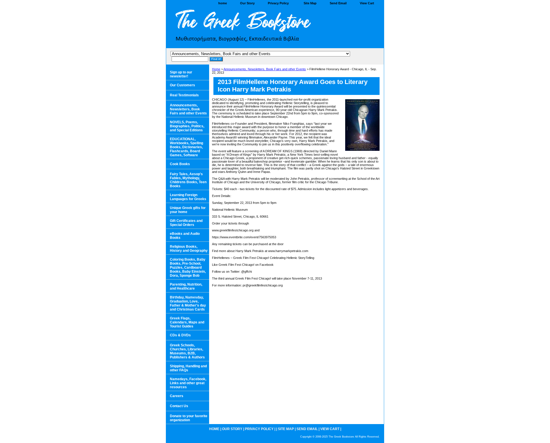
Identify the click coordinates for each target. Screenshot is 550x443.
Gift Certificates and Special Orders (186, 223)
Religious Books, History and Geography (189, 249)
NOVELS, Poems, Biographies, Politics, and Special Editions (187, 126)
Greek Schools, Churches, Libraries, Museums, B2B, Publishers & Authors (187, 351)
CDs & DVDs (180, 335)
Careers (176, 396)
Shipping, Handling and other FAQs (188, 368)
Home (216, 69)
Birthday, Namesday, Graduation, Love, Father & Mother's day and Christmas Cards (188, 303)
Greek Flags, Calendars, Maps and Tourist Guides (187, 322)
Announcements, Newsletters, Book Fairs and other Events (264, 69)
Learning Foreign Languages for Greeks (188, 197)
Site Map (310, 3)
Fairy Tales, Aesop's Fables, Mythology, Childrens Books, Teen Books (188, 180)
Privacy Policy (278, 3)
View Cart (367, 3)
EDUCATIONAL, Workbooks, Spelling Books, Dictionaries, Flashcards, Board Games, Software (186, 147)
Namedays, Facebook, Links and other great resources (188, 383)
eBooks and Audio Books (185, 236)
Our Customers (182, 85)
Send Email (338, 3)
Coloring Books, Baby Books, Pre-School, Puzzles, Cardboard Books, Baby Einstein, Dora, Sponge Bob (188, 267)
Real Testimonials (184, 95)
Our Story (247, 3)
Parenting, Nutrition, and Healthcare (186, 286)
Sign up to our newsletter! (181, 74)
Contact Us (179, 406)
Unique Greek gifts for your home (188, 210)
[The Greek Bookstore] (237, 27)
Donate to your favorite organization (188, 418)
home (222, 3)
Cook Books (180, 164)
